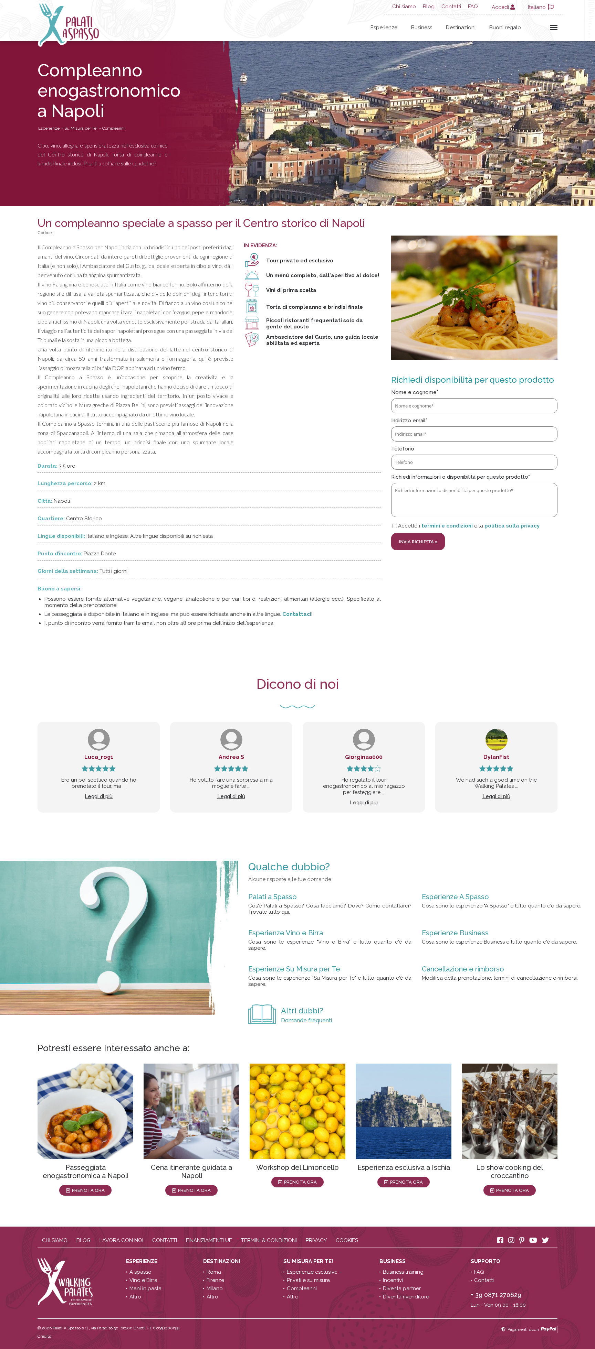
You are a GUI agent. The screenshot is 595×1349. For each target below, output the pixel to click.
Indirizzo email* (409, 420)
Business (421, 27)
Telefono (402, 449)
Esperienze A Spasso (455, 897)
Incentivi (393, 1280)
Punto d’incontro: (60, 554)
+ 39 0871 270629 (496, 1294)
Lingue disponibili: (61, 536)
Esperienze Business (455, 933)
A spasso (140, 1272)
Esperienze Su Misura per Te (294, 969)
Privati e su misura (308, 1280)
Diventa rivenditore (406, 1297)
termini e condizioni (447, 526)
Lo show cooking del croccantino (509, 1171)
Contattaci (296, 614)
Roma (214, 1272)
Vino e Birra (143, 1280)
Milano (215, 1288)
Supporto (486, 1261)
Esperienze (383, 27)
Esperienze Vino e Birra (285, 933)
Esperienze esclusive (312, 1272)
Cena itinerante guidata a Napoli (191, 1171)
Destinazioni (461, 27)
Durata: (48, 466)
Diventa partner (402, 1288)
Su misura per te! (308, 1261)
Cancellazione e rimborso (463, 969)
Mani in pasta (145, 1288)
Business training (403, 1272)
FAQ (473, 6)
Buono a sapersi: (60, 589)
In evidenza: (260, 245)
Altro (135, 1297)
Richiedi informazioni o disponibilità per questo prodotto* (460, 477)
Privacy (316, 1240)
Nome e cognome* (414, 392)
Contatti (451, 6)
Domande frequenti (306, 1020)
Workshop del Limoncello (297, 1167)
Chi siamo (404, 6)
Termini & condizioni (269, 1240)
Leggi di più (99, 796)
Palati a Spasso (272, 897)
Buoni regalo (505, 27)
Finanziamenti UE (209, 1240)
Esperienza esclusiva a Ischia (403, 1167)
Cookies (347, 1240)
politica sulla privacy (512, 526)
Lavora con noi (121, 1240)
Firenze (215, 1280)
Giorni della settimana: (68, 571)
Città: (45, 501)
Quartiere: (51, 518)
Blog (429, 6)
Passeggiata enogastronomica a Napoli (85, 1171)
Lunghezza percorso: (65, 483)
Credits (44, 1336)
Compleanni (302, 1288)
